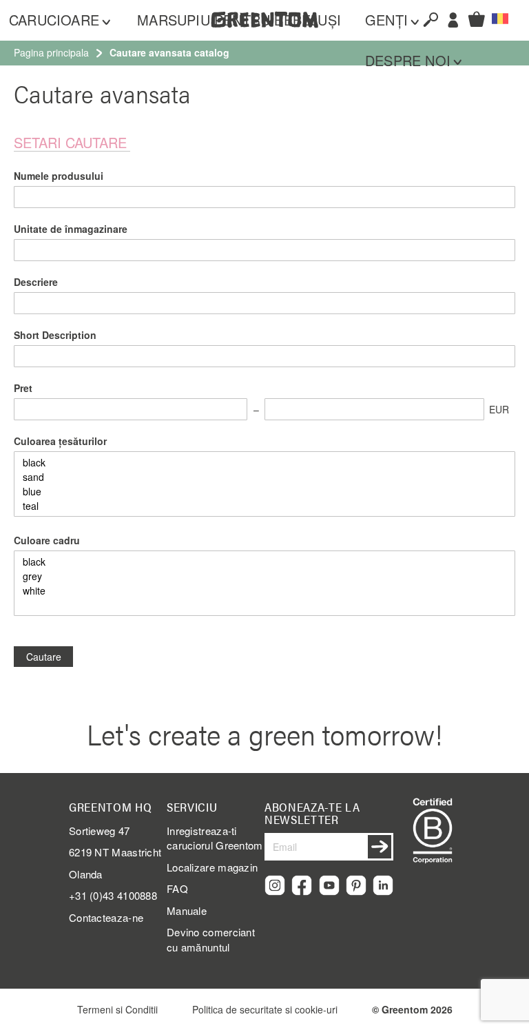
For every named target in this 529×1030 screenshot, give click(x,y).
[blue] (264, 491)
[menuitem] (66, 20)
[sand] (264, 477)
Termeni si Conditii (117, 1009)
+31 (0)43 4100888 (113, 895)
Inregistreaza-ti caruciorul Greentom (215, 837)
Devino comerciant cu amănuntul (211, 939)
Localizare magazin (212, 867)
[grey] (264, 576)
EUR (499, 409)
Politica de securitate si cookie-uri (265, 1009)
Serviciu (192, 807)
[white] (264, 591)
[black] (264, 462)
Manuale (187, 910)
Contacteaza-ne (106, 917)
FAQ (177, 888)
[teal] (264, 506)
